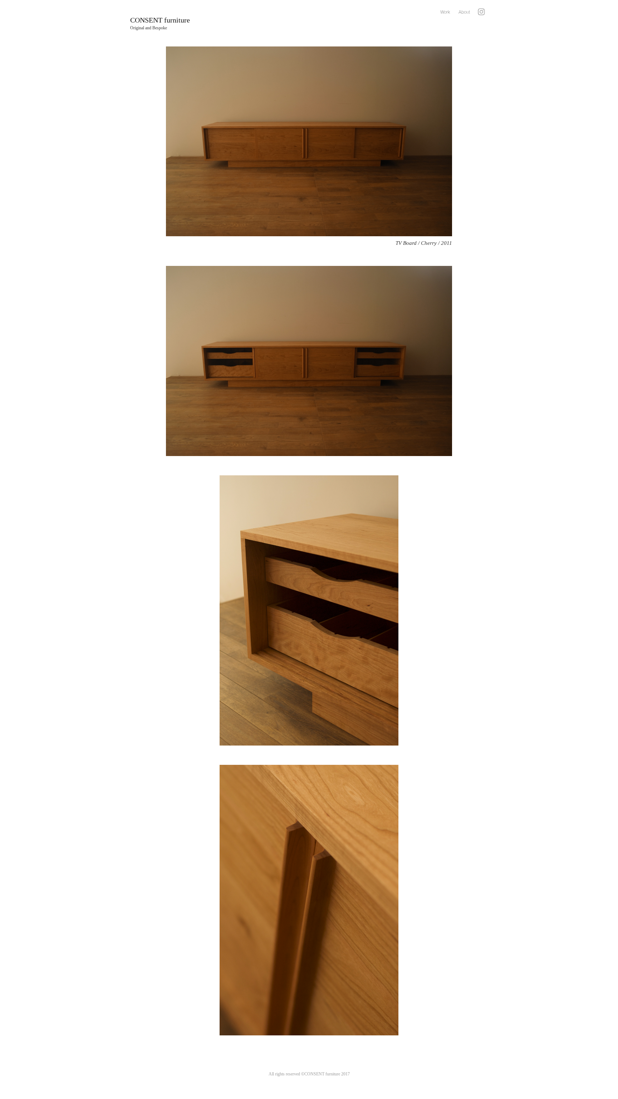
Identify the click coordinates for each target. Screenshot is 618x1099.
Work (445, 12)
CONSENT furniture (160, 20)
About (464, 12)
